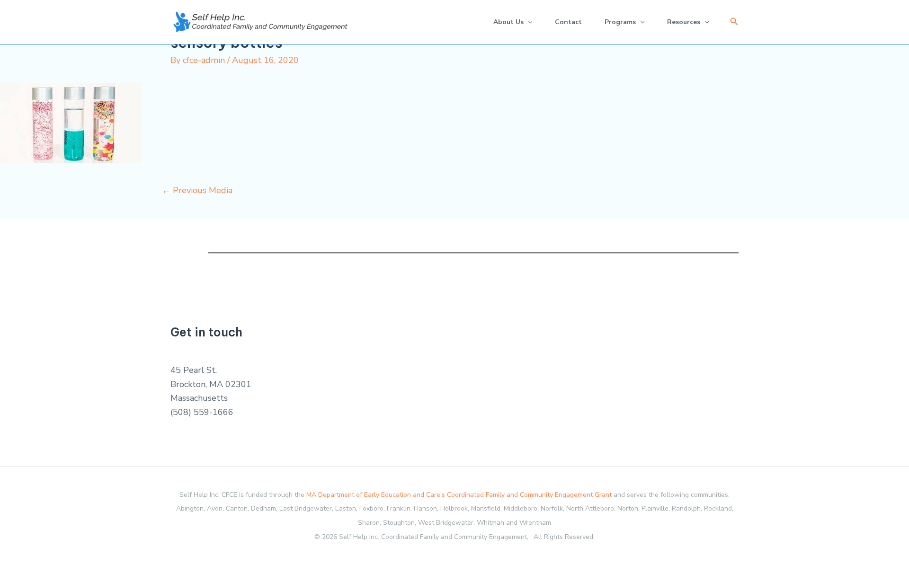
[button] (734, 22)
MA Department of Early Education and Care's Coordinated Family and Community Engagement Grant (459, 494)
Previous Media (197, 190)
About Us (508, 22)
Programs (620, 22)
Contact (568, 22)
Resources (683, 22)
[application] (528, 22)
